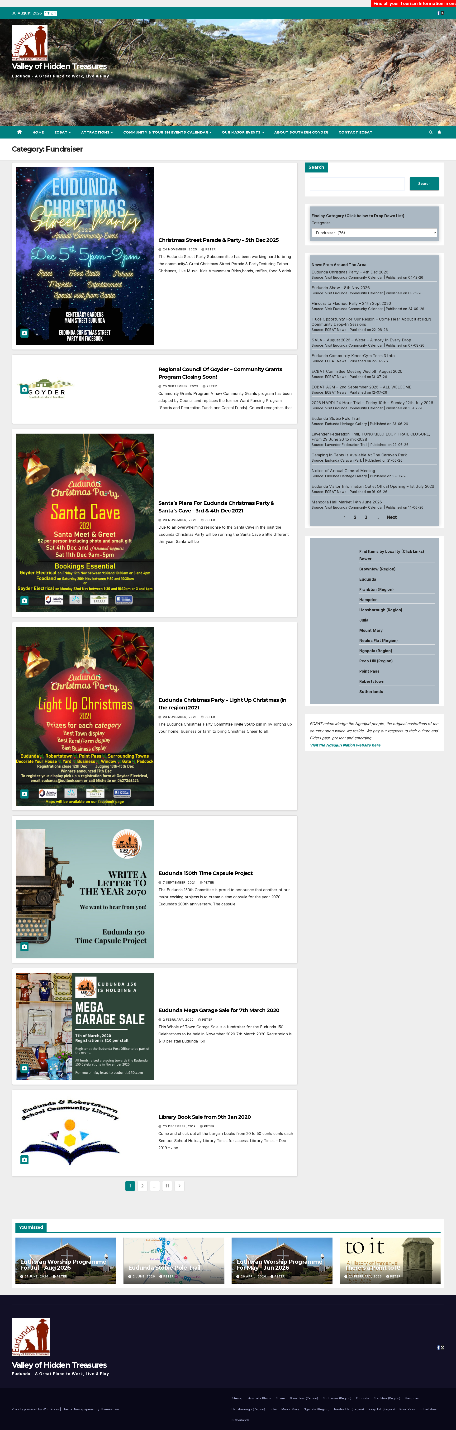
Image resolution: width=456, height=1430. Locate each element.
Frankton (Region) (376, 589)
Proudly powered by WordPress (36, 1409)
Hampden (368, 599)
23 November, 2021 (180, 520)
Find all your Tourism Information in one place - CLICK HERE (359, 3)
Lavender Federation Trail (346, 445)
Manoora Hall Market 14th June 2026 (347, 502)
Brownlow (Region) (377, 569)
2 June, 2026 (144, 1276)
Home (38, 132)
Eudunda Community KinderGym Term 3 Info (353, 355)
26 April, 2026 (254, 1276)
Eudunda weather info (331, 595)
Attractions (96, 132)
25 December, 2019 (180, 1126)
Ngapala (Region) (375, 650)
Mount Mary (371, 630)
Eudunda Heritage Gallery (346, 424)
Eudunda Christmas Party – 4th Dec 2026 (350, 272)
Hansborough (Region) (381, 609)
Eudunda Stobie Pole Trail (336, 418)
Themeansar (109, 1409)
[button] (431, 132)
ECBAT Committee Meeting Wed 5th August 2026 (357, 371)
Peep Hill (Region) (376, 661)
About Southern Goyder (301, 132)
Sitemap (237, 1398)
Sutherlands (371, 691)
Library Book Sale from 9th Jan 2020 (204, 1117)
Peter (210, 249)
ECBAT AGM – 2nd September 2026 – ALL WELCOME (361, 387)
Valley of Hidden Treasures (59, 66)
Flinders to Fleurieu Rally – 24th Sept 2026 (351, 303)
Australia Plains (259, 1398)
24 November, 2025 (180, 249)
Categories (321, 222)
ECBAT (61, 132)
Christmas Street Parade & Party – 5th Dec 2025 (218, 240)
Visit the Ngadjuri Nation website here (345, 745)
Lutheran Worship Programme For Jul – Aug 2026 (63, 1264)
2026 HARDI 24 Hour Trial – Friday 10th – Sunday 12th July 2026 (372, 402)
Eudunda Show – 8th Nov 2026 (341, 287)
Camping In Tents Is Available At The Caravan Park (359, 455)
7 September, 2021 (179, 882)
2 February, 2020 (179, 1019)
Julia (364, 620)
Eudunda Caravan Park (343, 460)
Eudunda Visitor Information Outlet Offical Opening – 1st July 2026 (373, 486)
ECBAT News (336, 330)
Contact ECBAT (356, 132)
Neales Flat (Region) (378, 640)
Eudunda (367, 579)
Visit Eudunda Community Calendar (354, 277)
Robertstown (372, 681)
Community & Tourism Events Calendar (166, 132)
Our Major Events (242, 132)
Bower (280, 1398)
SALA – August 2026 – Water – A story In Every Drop (361, 340)
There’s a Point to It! (372, 1267)
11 (167, 1185)
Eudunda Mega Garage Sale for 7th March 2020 (219, 1010)
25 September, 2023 (181, 386)
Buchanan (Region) (337, 1398)
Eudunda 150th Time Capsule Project (205, 873)
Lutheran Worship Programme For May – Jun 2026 (279, 1264)
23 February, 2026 (366, 1276)
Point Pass (369, 671)
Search (316, 167)
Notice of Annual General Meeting (343, 470)
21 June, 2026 (37, 1276)
